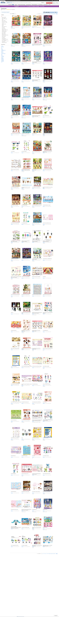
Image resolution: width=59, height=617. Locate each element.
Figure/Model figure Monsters (25, 258)
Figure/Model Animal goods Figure (26, 276)
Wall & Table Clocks (4, 26)
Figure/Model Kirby (45, 97)
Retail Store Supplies (4, 42)
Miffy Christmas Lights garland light (15, 348)
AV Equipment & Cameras (5, 39)
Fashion (16, 4)
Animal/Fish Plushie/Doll (24, 455)
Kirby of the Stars (45, 529)
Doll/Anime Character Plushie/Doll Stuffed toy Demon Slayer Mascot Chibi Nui (37, 420)
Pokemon (2, 52)
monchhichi (23, 171)
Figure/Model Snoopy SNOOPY (14, 115)
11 (50, 553)
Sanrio (43, 225)
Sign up (12, 27)
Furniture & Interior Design (21, 4)
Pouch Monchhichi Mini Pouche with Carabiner (26, 187)
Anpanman (2, 60)
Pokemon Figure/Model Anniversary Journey (15, 26)
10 (49, 553)
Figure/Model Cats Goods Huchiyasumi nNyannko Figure (47, 151)
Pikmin (22, 28)
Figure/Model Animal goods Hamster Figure (48, 169)
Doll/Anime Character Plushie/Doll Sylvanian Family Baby (36, 80)
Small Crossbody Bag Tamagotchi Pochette (27, 366)
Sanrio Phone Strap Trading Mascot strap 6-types (27, 384)
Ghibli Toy (12, 312)
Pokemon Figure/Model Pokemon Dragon (16, 97)
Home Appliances (4, 38)
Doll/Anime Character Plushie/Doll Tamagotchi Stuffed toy (25, 241)
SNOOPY (12, 207)
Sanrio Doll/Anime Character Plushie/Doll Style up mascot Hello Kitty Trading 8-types (37, 44)
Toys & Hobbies (4, 32)
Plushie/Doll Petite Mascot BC (14, 509)
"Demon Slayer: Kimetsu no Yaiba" (36, 422)
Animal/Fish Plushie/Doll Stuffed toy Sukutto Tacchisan (36, 474)
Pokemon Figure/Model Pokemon (15, 79)
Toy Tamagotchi (13, 151)
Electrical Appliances (35, 4)
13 (52, 553)
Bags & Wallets (3, 20)
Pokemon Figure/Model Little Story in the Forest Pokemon (37, 169)
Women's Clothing (4, 17)
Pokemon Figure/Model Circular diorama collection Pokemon (37, 62)
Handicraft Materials (4, 31)
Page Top (56, 615)
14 (53, 553)
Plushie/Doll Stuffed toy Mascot (25, 97)
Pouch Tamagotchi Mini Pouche (46, 473)
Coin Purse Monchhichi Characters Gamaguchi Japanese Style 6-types (26, 169)
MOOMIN (2, 58)
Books (49, 4)
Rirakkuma (2, 61)
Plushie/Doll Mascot (13, 455)
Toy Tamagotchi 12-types (46, 455)
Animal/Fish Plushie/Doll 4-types (25, 527)
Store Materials (40, 4)
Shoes (2, 19)
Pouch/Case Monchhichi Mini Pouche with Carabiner (26, 348)
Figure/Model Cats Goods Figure (25, 491)
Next (56, 553)
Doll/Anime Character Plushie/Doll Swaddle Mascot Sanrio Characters (16, 277)
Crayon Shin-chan (3, 50)
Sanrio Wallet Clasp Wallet (46, 366)
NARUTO (44, 243)
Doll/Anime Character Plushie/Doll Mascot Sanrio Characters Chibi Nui (37, 312)
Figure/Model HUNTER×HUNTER (25, 133)
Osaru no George (3, 53)
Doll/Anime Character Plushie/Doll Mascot (48, 348)
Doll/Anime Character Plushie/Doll (15, 169)
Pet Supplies (3, 37)
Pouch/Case (33, 455)
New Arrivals (11, 4)
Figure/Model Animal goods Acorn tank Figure (26, 312)
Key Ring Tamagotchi (24, 151)
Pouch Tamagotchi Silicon (46, 115)
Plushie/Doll (44, 276)
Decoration (23, 440)
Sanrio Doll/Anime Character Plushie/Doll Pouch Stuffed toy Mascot (15, 241)
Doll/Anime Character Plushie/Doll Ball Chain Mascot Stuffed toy (47, 241)
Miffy (2, 55)
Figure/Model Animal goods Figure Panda (16, 133)
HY (1, 47)
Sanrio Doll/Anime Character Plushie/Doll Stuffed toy (47, 312)
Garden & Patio (3, 36)
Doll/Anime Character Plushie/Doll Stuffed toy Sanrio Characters (48, 420)
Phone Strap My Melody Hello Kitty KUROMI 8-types (36, 348)
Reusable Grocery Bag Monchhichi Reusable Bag (26, 330)
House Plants (3, 28)
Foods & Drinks (45, 4)
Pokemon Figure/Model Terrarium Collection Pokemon (48, 80)
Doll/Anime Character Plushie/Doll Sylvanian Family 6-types (36, 116)
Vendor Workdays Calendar (5, 12)
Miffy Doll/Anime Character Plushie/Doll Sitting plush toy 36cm (47, 545)
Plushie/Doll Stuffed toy (13, 330)
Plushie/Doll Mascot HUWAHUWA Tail (47, 258)
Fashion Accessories (4, 21)
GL (43, 350)
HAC (1, 48)
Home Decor (3, 27)
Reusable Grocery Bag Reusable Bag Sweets (36, 527)
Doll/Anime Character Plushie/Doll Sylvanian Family (36, 330)
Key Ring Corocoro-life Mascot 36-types (37, 366)
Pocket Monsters (13, 28)
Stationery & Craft (4, 30)
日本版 (52, 0)
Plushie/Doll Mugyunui (13, 491)
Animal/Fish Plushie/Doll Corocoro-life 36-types (48, 187)
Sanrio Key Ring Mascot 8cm (25, 473)
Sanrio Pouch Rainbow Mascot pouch (15, 294)
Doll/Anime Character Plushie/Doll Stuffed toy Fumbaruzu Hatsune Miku (16, 527)
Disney (2, 49)
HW (1, 54)
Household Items (28, 4)
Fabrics (3, 25)
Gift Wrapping (3, 41)
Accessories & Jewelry (4, 22)
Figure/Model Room (34, 133)
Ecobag (33, 529)
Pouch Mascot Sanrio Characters (36, 491)
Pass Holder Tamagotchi (24, 545)
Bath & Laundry (3, 33)
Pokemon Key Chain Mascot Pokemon (36, 294)
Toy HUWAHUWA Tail (45, 330)
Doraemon (2, 59)
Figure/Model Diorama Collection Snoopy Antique (47, 133)
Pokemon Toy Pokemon (14, 366)
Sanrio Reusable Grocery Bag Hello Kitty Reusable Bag (37, 545)
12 (51, 553)
